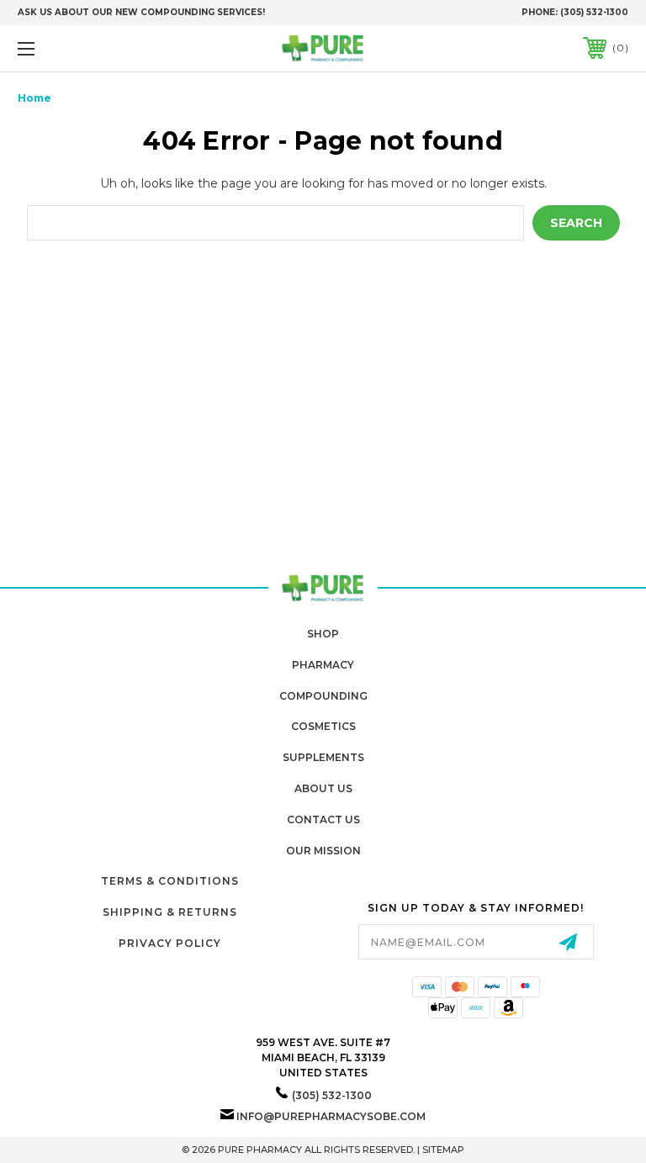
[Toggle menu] (79, 48)
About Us (323, 788)
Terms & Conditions (170, 881)
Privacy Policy (170, 943)
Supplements (323, 757)
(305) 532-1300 (594, 12)
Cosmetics (323, 726)
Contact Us (323, 819)
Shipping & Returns (170, 912)
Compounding (323, 696)
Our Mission (323, 850)
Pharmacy (323, 664)
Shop (323, 633)
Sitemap (443, 1149)
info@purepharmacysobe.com (331, 1116)
